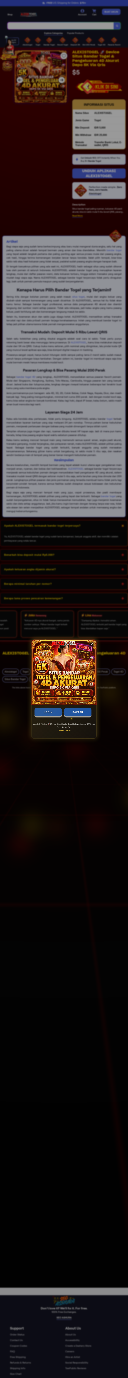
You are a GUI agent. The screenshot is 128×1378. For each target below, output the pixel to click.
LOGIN (48, 712)
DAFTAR (77, 712)
